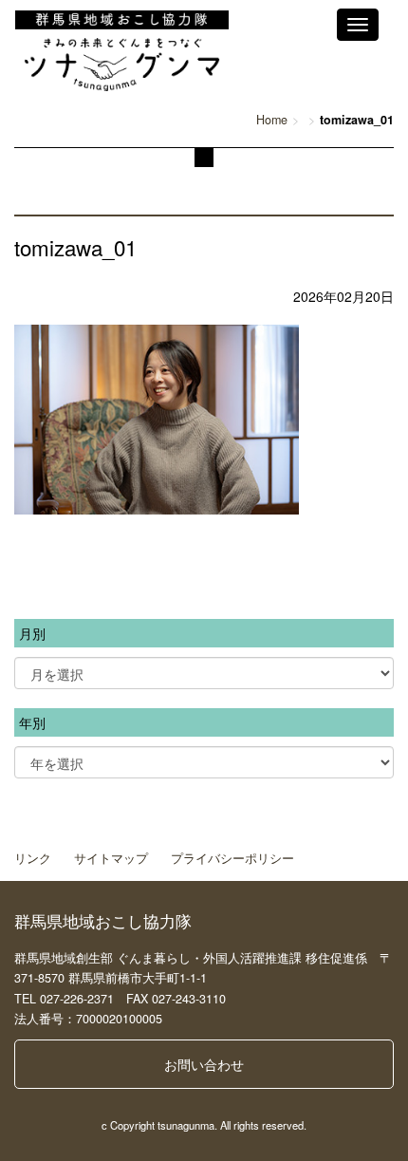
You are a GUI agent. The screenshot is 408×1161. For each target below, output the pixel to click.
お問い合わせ (204, 1064)
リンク (32, 858)
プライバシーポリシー (232, 858)
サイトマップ (111, 858)
